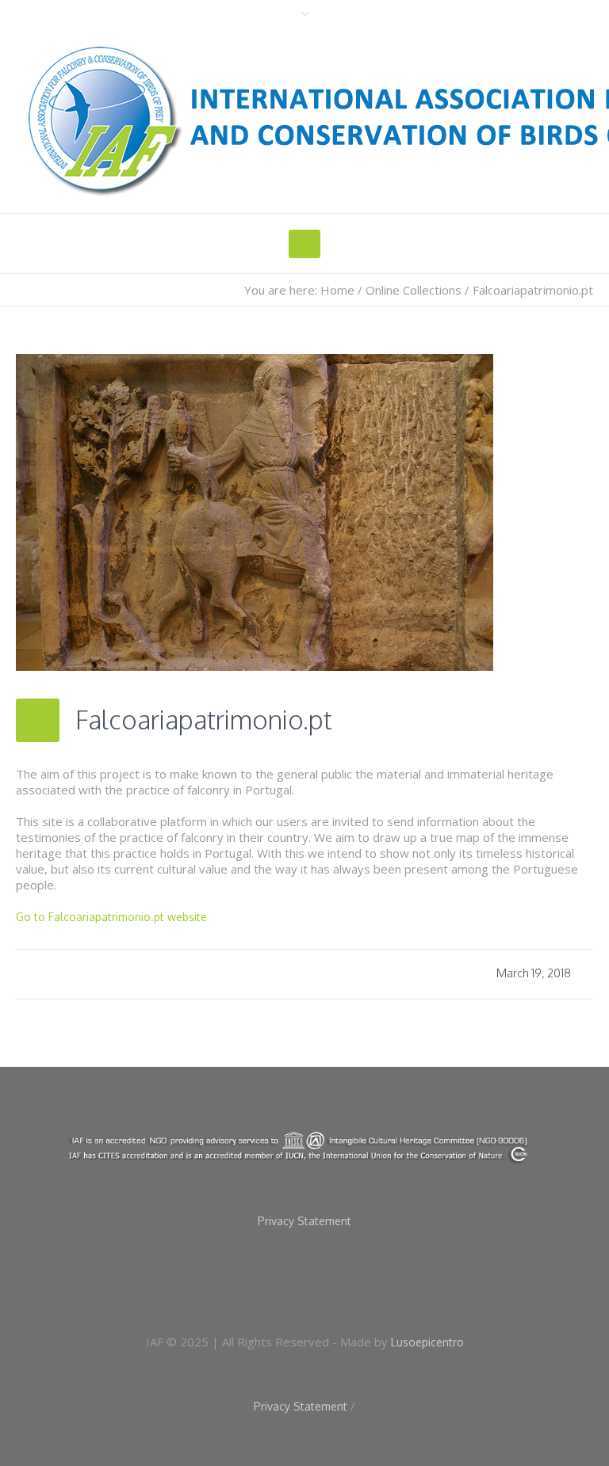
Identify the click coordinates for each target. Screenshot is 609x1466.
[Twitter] (334, 1279)
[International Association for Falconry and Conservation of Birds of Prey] (304, 1146)
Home (337, 290)
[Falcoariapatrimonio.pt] (254, 511)
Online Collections (414, 290)
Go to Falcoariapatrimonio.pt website (111, 916)
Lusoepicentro (427, 1342)
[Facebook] (283, 1279)
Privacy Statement (304, 1221)
